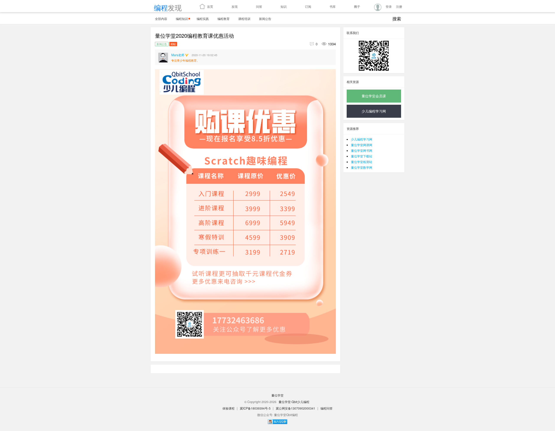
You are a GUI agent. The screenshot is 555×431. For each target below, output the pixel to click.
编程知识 (182, 18)
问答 (256, 6)
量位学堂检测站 (361, 162)
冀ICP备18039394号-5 (255, 408)
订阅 (305, 6)
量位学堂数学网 (361, 167)
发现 (231, 6)
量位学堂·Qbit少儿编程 (294, 402)
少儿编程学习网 (374, 111)
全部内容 (161, 18)
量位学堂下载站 (361, 156)
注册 (399, 6)
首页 (206, 6)
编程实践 (203, 18)
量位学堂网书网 (361, 150)
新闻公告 (265, 18)
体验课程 (228, 408)
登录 (389, 6)
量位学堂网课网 (361, 145)
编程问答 (326, 408)
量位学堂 (277, 395)
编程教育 (223, 18)
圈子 (354, 6)
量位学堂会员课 (374, 95)
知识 (280, 6)
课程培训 (244, 18)
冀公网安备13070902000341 (295, 408)
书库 (329, 6)
